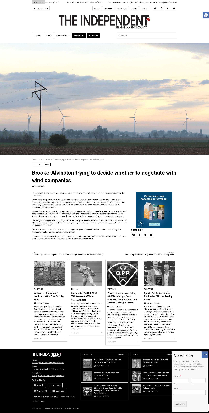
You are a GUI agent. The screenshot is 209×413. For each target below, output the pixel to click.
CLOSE (204, 355)
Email (177, 388)
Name (177, 376)
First (175, 384)
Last (192, 384)
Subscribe (180, 404)
